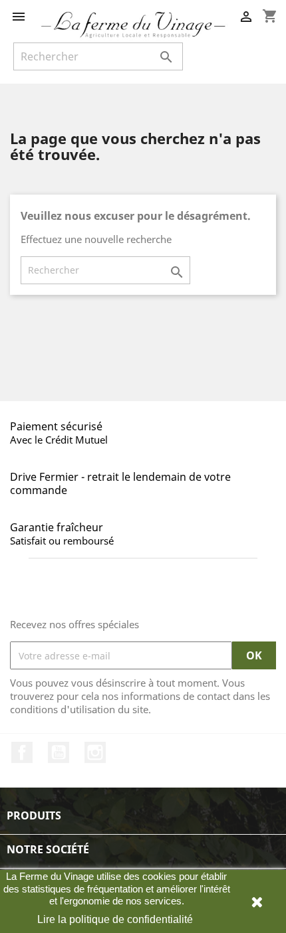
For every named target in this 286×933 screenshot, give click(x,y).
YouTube (58, 752)
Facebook (22, 752)
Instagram (95, 752)
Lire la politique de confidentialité (115, 919)
